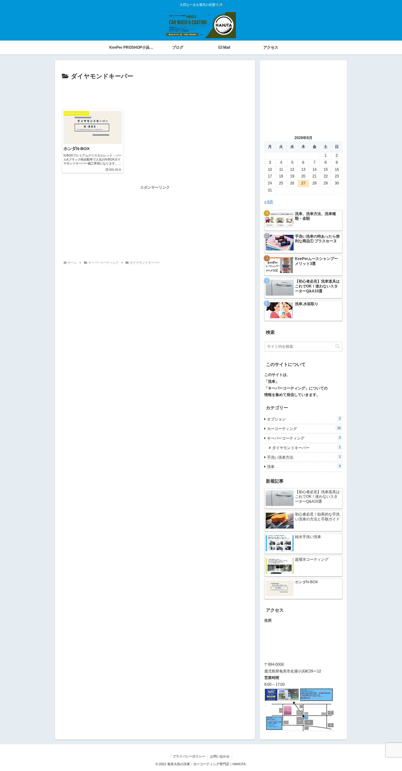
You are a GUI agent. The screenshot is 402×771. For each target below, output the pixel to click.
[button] (337, 346)
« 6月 (268, 202)
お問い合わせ (220, 756)
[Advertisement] (155, 94)
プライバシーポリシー (189, 756)
